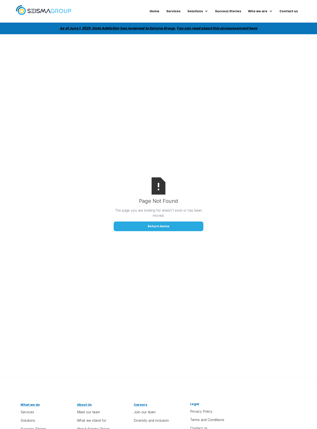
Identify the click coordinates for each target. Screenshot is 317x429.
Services (173, 11)
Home (154, 11)
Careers (140, 405)
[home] (43, 11)
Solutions (27, 420)
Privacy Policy (201, 411)
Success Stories (228, 11)
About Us (84, 405)
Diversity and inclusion (151, 420)
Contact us (288, 11)
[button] (198, 11)
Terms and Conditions (207, 420)
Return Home (158, 226)
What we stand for (91, 420)
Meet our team (88, 412)
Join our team (144, 412)
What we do (30, 405)
